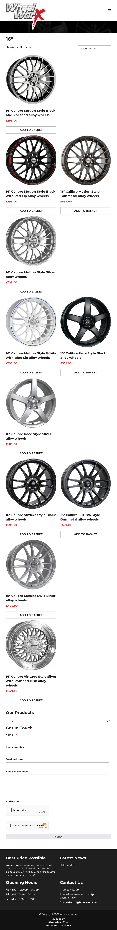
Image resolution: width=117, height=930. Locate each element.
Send (58, 836)
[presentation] (27, 810)
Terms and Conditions (58, 925)
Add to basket (31, 130)
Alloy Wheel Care (58, 922)
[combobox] (58, 720)
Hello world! (67, 865)
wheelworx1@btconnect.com (79, 902)
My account (58, 919)
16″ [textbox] (57, 721)
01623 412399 (70, 889)
